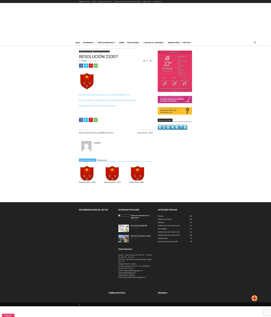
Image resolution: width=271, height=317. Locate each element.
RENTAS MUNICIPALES (106, 43)
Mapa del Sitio (147, 1)
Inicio (78, 43)
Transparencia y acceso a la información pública (127, 1)
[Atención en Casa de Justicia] (123, 238)
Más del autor (102, 160)
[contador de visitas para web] (172, 129)
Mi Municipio (88, 43)
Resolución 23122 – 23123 (112, 182)
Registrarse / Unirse (84, 1)
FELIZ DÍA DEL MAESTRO (139, 226)
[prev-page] (80, 186)
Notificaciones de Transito (92, 48)
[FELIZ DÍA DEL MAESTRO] (123, 228)
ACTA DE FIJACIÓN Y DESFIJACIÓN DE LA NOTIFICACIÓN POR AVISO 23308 (107, 100)
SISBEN (121, 43)
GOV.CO (94, 1)
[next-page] (83, 186)
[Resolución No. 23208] (141, 172)
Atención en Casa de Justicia (141, 236)
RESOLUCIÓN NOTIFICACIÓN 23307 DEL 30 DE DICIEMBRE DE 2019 (104, 95)
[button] (254, 43)
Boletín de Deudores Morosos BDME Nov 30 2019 (96, 133)
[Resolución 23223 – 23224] (90, 172)
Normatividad (174, 43)
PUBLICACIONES (133, 43)
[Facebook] (81, 66)
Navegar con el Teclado (105, 1)
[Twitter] (86, 66)
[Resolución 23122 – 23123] (115, 172)
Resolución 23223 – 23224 (87, 182)
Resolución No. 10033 (145, 133)
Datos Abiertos (157, 1)
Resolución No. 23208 (136, 182)
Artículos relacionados (87, 160)
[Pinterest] (91, 66)
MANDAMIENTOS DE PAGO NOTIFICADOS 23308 (97, 106)
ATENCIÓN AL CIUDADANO (153, 43)
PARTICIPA (186, 43)
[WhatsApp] (96, 66)
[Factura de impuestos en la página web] (123, 218)
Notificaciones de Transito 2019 (111, 48)
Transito (84, 61)
